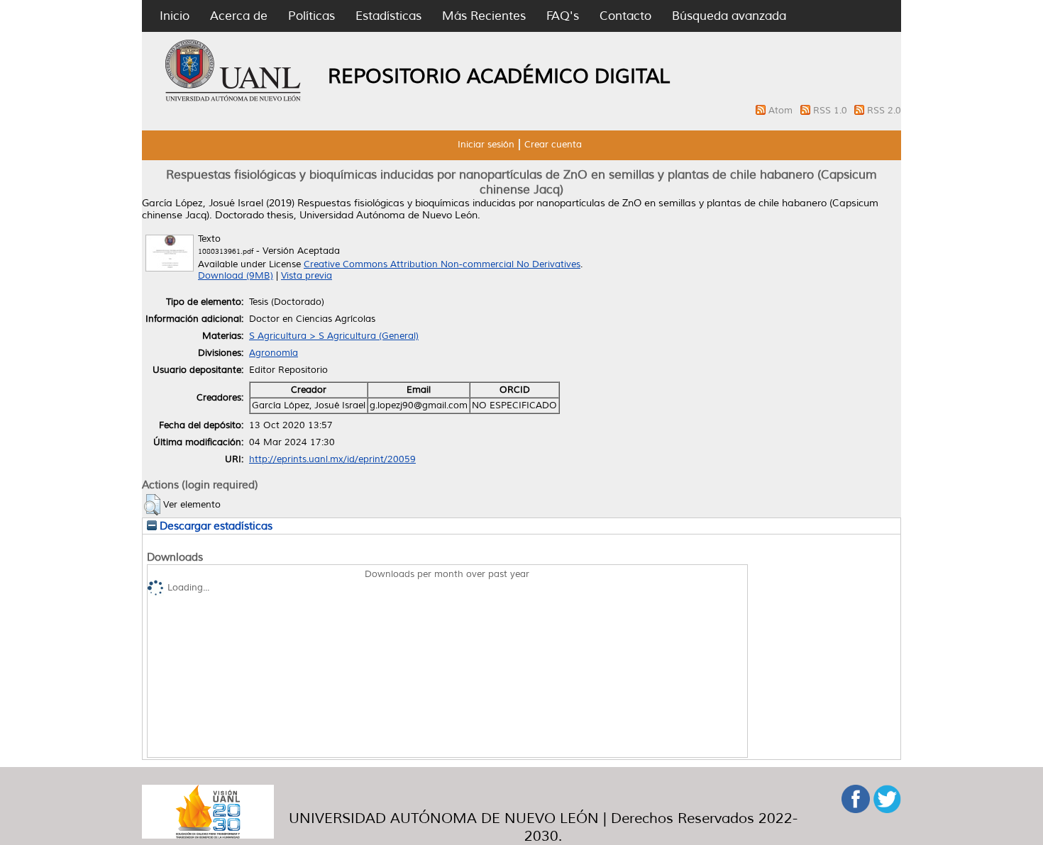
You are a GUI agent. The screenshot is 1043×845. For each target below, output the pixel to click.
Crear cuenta (553, 144)
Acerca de (238, 16)
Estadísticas (388, 16)
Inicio (174, 16)
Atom (781, 110)
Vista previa (306, 275)
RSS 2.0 (884, 110)
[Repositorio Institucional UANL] (233, 99)
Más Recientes (484, 16)
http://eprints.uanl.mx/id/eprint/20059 (332, 459)
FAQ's (562, 16)
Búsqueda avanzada (729, 16)
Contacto (625, 16)
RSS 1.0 (831, 110)
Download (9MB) (235, 275)
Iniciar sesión (486, 144)
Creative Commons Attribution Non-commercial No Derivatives (442, 264)
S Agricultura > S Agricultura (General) (334, 336)
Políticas (311, 16)
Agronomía (273, 353)
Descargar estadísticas (214, 526)
